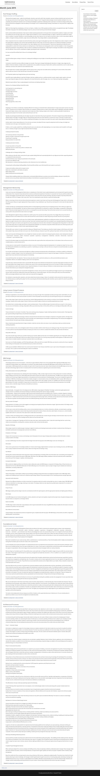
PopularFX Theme (57, 773)
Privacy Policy (83, 2)
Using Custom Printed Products (13, 290)
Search (82, 9)
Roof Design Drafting (10, 14)
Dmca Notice (75, 2)
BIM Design (7, 358)
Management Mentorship (11, 188)
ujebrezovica (10, 2)
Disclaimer (68, 2)
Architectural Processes (11, 604)
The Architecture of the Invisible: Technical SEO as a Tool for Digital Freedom (89, 15)
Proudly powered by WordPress (46, 773)
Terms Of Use (91, 2)
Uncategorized (11, 181)
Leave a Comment (19, 181)
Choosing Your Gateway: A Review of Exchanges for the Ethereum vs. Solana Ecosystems (90, 20)
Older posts (4, 768)
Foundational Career (10, 524)
